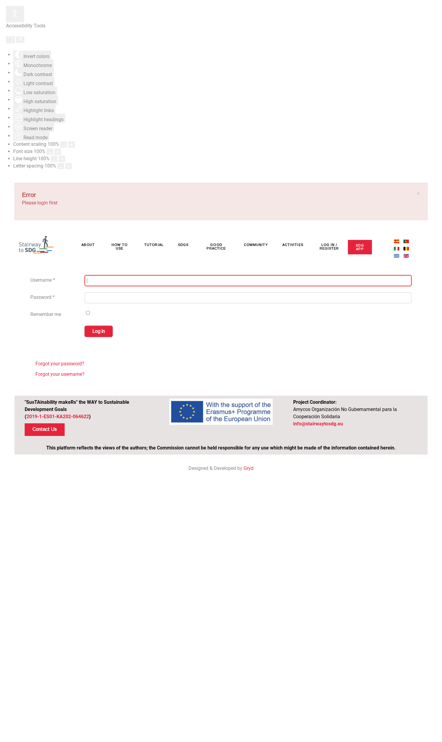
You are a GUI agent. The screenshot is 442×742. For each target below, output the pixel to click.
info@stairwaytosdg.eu (318, 424)
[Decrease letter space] (60, 166)
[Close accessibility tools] (20, 39)
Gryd (248, 468)
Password (42, 297)
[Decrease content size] (63, 144)
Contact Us (44, 429)
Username (42, 280)
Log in (98, 331)
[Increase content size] (71, 144)
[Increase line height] (62, 159)
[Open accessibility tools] (15, 14)
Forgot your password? (59, 363)
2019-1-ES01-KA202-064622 (57, 416)
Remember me (45, 314)
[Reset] (10, 39)
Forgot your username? (59, 374)
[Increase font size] (57, 152)
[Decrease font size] (50, 152)
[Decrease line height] (54, 159)
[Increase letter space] (68, 166)
